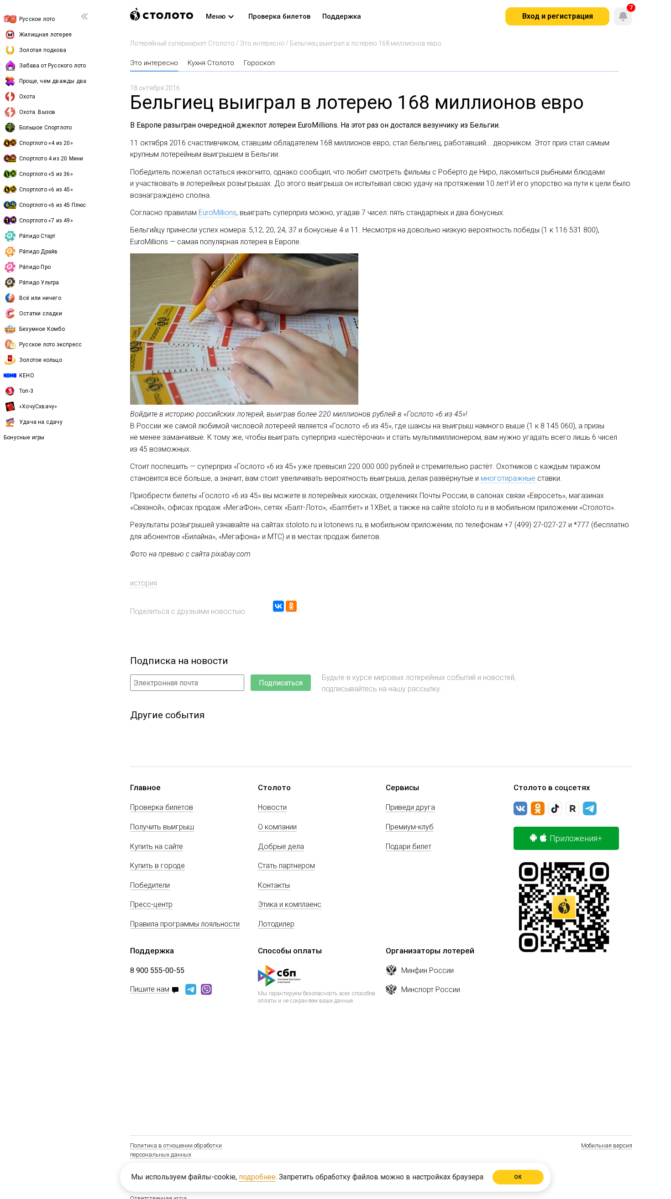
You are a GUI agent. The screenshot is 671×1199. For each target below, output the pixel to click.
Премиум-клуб (410, 827)
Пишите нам (149, 989)
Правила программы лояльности (185, 924)
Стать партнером (286, 865)
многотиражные (508, 478)
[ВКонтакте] (278, 606)
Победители (150, 885)
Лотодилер (276, 924)
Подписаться (281, 683)
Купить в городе (157, 865)
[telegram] (590, 808)
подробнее (257, 1177)
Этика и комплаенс (289, 904)
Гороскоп (259, 63)
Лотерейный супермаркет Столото (182, 43)
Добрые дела (281, 846)
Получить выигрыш (162, 827)
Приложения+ (576, 838)
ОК (518, 1177)
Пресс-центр (151, 904)
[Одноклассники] (291, 606)
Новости (272, 807)
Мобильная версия (606, 1145)
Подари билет (408, 846)
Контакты (274, 885)
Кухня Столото (211, 63)
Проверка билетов (161, 807)
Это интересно (262, 43)
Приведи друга (410, 807)
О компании (277, 827)
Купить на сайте (156, 846)
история (143, 583)
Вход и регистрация (557, 16)
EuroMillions (217, 212)
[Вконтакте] (520, 808)
